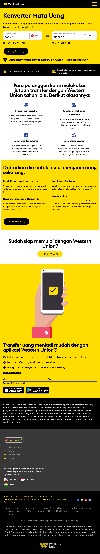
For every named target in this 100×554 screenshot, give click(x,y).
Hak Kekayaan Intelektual (67, 511)
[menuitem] (15, 4)
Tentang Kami (29, 496)
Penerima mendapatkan (64, 34)
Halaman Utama (11, 496)
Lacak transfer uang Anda (63, 186)
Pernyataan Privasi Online (54, 499)
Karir (17, 508)
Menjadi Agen (31, 508)
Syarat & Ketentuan (12, 502)
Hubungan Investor (14, 511)
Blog (7, 508)
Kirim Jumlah (10, 34)
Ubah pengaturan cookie (39, 511)
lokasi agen (80, 201)
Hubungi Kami (46, 496)
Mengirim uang (16, 51)
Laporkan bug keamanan (80, 508)
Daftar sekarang (16, 221)
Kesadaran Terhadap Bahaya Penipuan (21, 499)
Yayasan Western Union (53, 508)
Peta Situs (9, 514)
